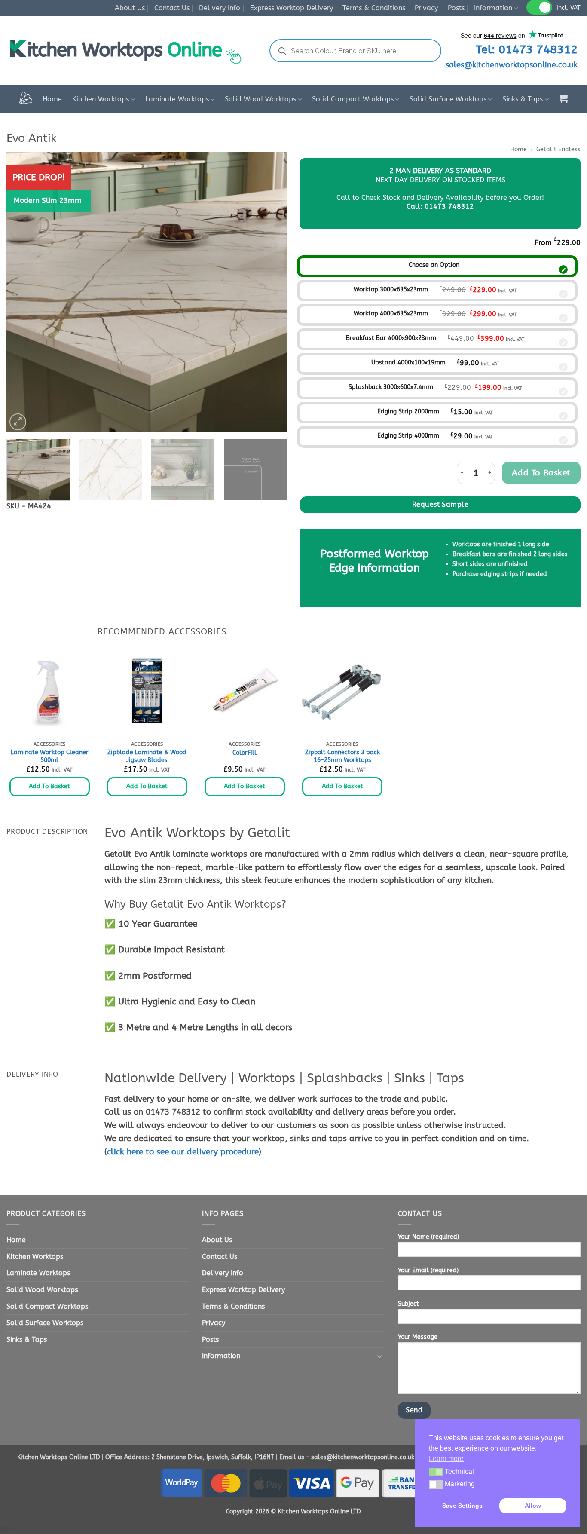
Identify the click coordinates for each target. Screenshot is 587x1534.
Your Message (417, 1337)
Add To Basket (49, 786)
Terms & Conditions (373, 8)
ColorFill (244, 752)
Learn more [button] (446, 1458)
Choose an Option (434, 265)
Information (493, 8)
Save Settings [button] (462, 1505)
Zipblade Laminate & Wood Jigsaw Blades (146, 756)
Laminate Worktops (177, 99)
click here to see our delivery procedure (183, 1152)
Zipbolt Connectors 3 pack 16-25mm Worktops (342, 756)
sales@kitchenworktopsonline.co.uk (512, 65)
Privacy (426, 8)
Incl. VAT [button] (568, 8)
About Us (130, 8)
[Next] (270, 292)
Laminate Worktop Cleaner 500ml (50, 756)
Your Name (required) (428, 1236)
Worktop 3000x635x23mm (391, 289)
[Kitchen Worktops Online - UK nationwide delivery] (129, 50)
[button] (563, 98)
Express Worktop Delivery (291, 8)
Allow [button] (533, 1505)
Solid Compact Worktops (353, 99)
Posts (456, 8)
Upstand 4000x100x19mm (408, 362)
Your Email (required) (428, 1270)
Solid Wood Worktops (260, 99)
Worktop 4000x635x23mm (391, 313)
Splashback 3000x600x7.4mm (391, 387)
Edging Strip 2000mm (408, 411)
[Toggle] (380, 1356)
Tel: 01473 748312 (527, 49)
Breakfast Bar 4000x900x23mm (391, 338)
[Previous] (23, 292)
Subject (408, 1303)
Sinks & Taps (522, 99)
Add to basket (541, 473)
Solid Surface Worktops (448, 99)
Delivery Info (219, 8)
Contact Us (172, 8)
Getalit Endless (558, 149)
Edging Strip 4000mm (408, 435)
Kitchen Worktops (100, 99)
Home (52, 99)
